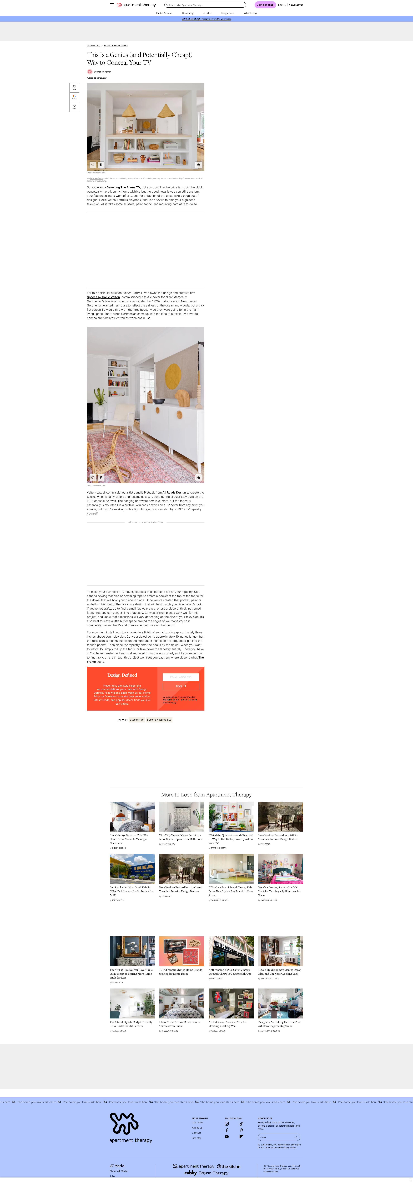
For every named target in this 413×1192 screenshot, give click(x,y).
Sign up (180, 686)
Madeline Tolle (99, 173)
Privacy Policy (169, 702)
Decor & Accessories (116, 45)
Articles (207, 13)
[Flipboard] (241, 1137)
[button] (198, 165)
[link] (132, 839)
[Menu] (112, 5)
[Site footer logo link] (149, 1126)
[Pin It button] (101, 165)
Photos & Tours (164, 13)
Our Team (197, 1122)
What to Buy (250, 13)
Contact (196, 1133)
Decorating (187, 13)
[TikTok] (241, 1124)
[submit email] (296, 1137)
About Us (197, 1127)
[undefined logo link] (136, 5)
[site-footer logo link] (117, 1166)
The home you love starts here (34, 1102)
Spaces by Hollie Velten (103, 297)
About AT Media (118, 1171)
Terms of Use (186, 699)
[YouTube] (227, 1137)
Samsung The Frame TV (123, 187)
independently (96, 178)
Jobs (112, 1176)
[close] (410, 1179)
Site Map (196, 1138)
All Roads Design (174, 492)
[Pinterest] (241, 1130)
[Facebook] (227, 1130)
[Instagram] (227, 1124)
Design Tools (227, 13)
